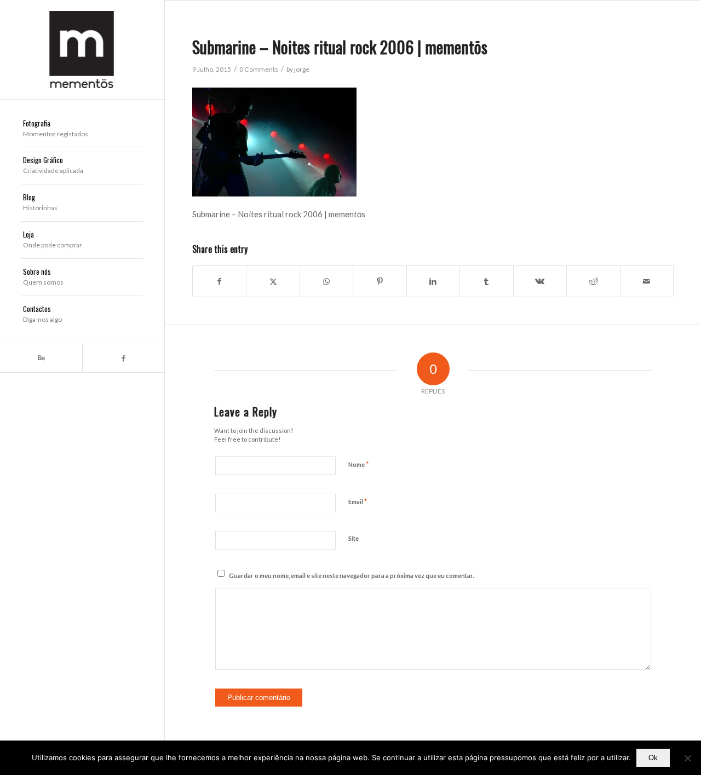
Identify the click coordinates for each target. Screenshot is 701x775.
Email (357, 501)
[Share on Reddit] (593, 281)
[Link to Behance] (41, 358)
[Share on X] (272, 281)
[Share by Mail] (647, 281)
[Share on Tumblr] (486, 281)
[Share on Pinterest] (379, 281)
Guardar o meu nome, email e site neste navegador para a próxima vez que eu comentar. (351, 575)
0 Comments (258, 69)
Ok (653, 758)
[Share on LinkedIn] (433, 281)
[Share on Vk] (540, 281)
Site (353, 538)
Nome (358, 464)
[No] (687, 758)
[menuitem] (82, 129)
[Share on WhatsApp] (326, 281)
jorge (301, 69)
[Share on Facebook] (219, 281)
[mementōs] (82, 49)
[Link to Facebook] (123, 358)
